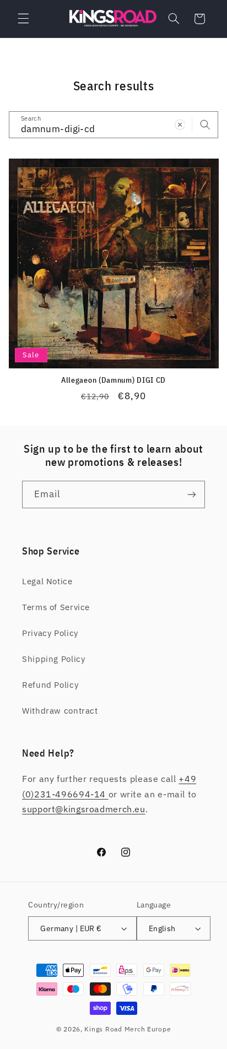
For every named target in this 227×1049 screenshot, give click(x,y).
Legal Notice (47, 581)
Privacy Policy (50, 633)
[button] (23, 18)
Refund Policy (50, 685)
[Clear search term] (179, 124)
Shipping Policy (53, 659)
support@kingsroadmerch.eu (83, 808)
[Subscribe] (191, 494)
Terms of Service (56, 607)
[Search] (205, 124)
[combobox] (113, 125)
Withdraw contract (60, 710)
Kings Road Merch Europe (127, 1029)
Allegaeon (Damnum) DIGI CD (113, 380)
